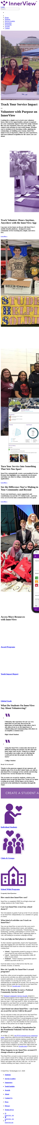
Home (7, 17)
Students (7, 19)
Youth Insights (10, 1086)
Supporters (8, 23)
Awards (7, 26)
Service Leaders (10, 21)
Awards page (16, 986)
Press (6, 1102)
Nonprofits (8, 25)
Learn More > (4, 236)
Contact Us (8, 1098)
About (7, 1094)
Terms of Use (9, 1110)
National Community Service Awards (15, 996)
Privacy (7, 1106)
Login (3, 7)
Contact (7, 28)
